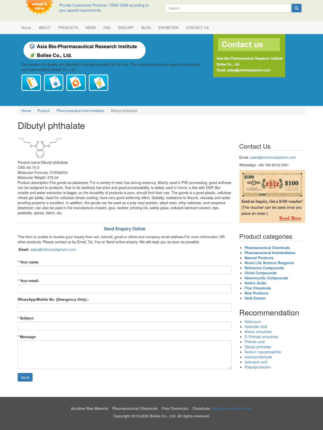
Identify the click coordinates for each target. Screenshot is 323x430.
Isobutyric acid (256, 361)
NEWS (91, 27)
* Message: (28, 336)
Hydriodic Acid (256, 326)
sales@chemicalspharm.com (53, 249)
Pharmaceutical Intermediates (80, 110)
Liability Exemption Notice (231, 408)
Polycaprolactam (258, 366)
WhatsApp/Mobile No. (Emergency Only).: (53, 299)
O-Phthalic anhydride (261, 336)
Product (44, 110)
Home (26, 27)
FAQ (107, 27)
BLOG (146, 27)
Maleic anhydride (258, 331)
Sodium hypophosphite (263, 351)
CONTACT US (197, 27)
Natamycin (253, 321)
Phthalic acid (255, 341)
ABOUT (45, 27)
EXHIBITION (168, 27)
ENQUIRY (126, 27)
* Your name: (28, 261)
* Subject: (26, 317)
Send (25, 377)
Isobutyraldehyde (258, 356)
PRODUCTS (68, 27)
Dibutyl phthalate (258, 346)
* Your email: (28, 280)
